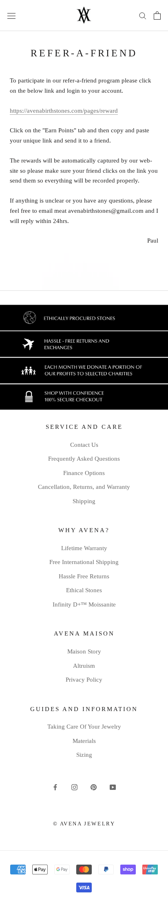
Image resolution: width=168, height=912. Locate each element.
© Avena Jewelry (84, 824)
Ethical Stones (84, 590)
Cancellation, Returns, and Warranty (84, 487)
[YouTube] (113, 787)
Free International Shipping (84, 562)
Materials (84, 741)
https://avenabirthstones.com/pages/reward (64, 110)
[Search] (142, 15)
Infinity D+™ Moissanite (84, 604)
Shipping (84, 501)
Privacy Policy (84, 679)
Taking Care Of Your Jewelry (84, 726)
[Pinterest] (94, 787)
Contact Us (84, 445)
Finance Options (84, 473)
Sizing (84, 754)
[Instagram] (74, 787)
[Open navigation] (11, 15)
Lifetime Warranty (84, 548)
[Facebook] (55, 787)
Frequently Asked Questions (84, 458)
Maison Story (84, 651)
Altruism (84, 665)
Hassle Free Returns (84, 576)
